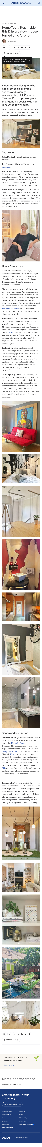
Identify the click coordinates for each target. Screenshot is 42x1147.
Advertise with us (6, 1114)
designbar (6, 167)
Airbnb (11, 332)
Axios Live (22, 1111)
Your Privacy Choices (25, 1124)
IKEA (12, 754)
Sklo (4, 768)
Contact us (5, 1121)
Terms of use (22, 1121)
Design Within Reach (11, 751)
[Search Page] (39, 3)
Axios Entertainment (7, 1127)
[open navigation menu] (3, 3)
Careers (4, 1117)
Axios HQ (21, 1114)
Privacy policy (23, 1117)
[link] (4, 47)
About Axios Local (7, 1111)
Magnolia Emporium (20, 743)
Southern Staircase (10, 309)
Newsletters (5, 1124)
